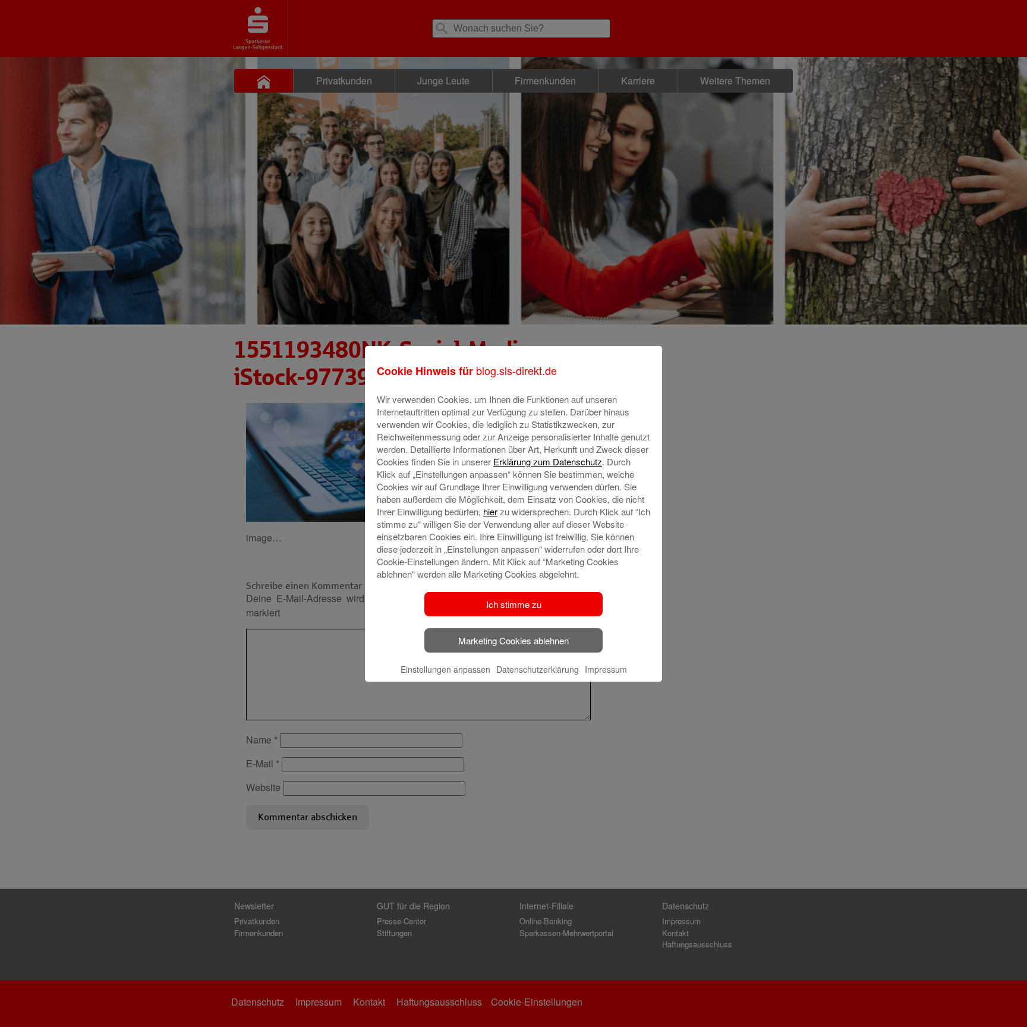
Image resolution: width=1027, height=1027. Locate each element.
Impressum (606, 669)
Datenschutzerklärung (537, 669)
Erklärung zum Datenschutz (547, 461)
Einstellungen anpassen (445, 669)
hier (490, 511)
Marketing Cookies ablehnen (513, 640)
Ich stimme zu (513, 604)
